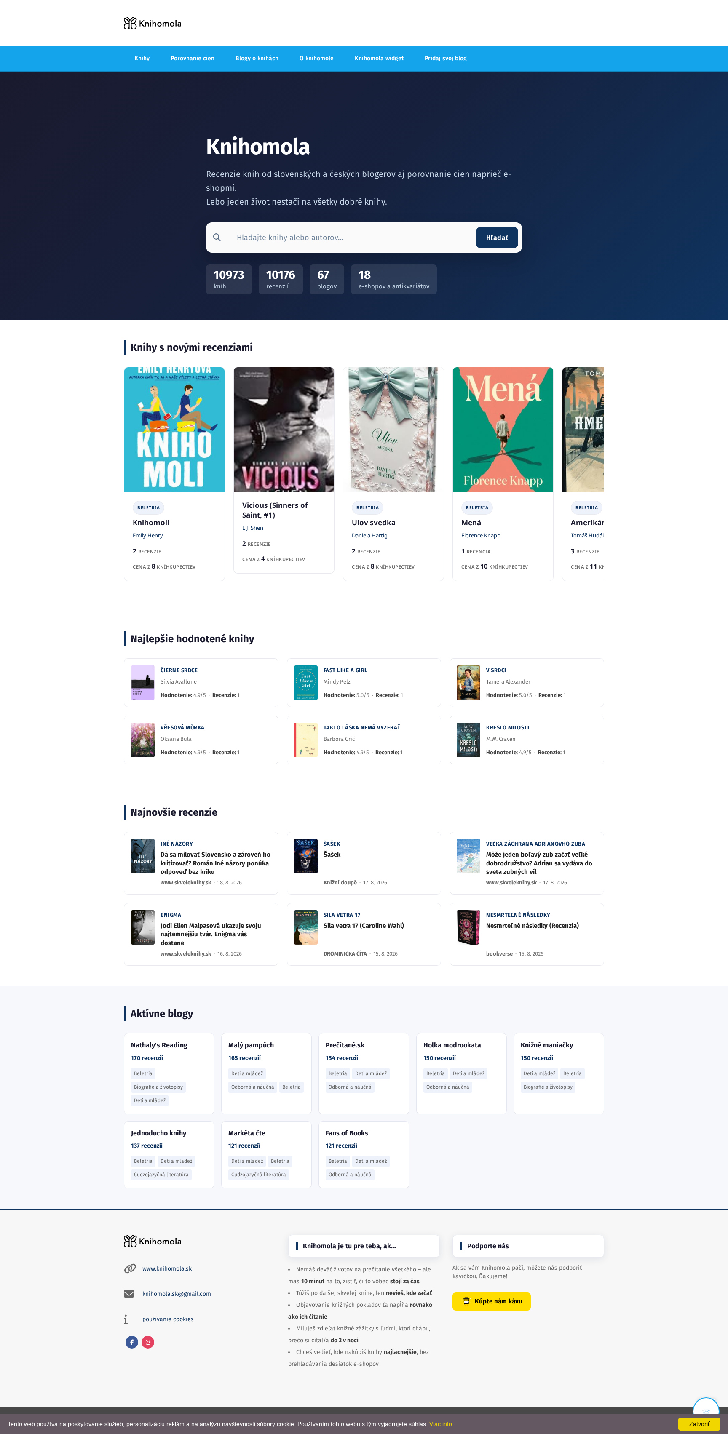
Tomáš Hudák (588, 535)
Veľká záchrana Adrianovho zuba (535, 844)
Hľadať (497, 238)
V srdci (496, 670)
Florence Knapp (480, 535)
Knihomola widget (379, 58)
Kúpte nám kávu (498, 1301)
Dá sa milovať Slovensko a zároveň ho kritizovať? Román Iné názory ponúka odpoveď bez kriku (215, 863)
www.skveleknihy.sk (186, 882)
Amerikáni (589, 522)
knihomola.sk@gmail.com (176, 1294)
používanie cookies (168, 1319)
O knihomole (317, 58)
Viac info (440, 1424)
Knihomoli (151, 522)
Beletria (148, 507)
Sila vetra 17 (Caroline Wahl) (364, 925)
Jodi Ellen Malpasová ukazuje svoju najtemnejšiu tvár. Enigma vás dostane (211, 934)
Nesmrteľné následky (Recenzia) (532, 925)
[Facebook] (132, 1342)
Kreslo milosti (507, 727)
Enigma (171, 915)
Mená (471, 522)
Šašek (332, 844)
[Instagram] (148, 1342)
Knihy (142, 58)
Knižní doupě (341, 882)
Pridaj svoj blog (446, 58)
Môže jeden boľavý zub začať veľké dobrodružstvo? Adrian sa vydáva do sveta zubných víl (539, 863)
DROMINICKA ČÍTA (346, 954)
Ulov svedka (374, 522)
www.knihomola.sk (167, 1268)
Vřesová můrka (183, 727)
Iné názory (177, 844)
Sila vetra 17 (342, 915)
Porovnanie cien (192, 58)
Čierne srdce (179, 670)
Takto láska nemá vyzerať (362, 727)
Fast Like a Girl (346, 670)
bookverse (500, 954)
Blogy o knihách (257, 58)
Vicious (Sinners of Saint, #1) (275, 510)
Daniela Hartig (370, 535)
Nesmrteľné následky (518, 915)
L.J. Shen (252, 527)
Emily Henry (148, 535)
